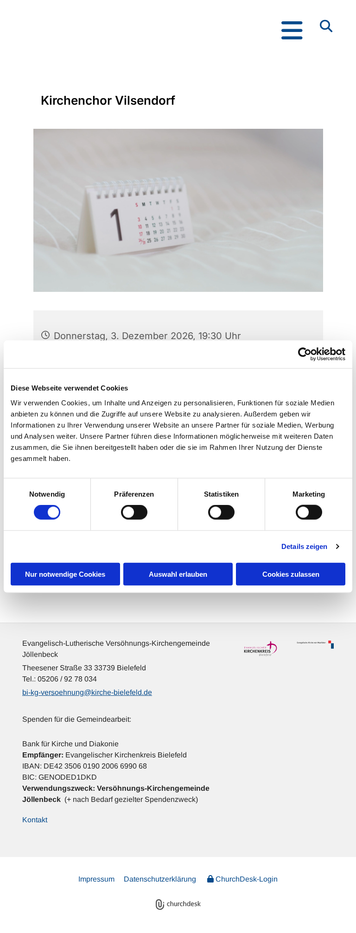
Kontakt (34, 820)
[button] (164, 30)
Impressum (96, 879)
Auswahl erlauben (178, 574)
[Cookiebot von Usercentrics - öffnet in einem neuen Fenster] (304, 354)
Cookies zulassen (290, 574)
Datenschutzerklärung (160, 879)
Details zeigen (304, 546)
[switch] (134, 512)
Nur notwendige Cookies (65, 574)
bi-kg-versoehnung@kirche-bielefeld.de (87, 692)
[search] (326, 25)
